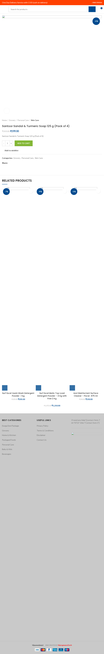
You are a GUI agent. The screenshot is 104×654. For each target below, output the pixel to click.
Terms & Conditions (45, 430)
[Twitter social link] (13, 163)
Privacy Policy (42, 426)
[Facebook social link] (10, 163)
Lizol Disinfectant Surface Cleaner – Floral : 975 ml (85, 394)
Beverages (6, 454)
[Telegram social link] (22, 163)
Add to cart (23, 143)
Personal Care (23, 120)
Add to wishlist (11, 150)
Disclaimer (41, 435)
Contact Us (41, 440)
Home (4, 120)
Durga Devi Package (10, 426)
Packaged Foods (9, 440)
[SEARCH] (92, 9)
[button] (4, 388)
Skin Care (35, 120)
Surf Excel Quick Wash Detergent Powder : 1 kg (18, 394)
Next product (100, 120)
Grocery (12, 120)
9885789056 (97, 2)
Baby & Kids (7, 449)
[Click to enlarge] (6, 110)
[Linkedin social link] (19, 163)
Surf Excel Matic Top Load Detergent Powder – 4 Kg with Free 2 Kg (52, 396)
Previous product (95, 120)
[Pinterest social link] (16, 163)
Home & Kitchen (9, 435)
